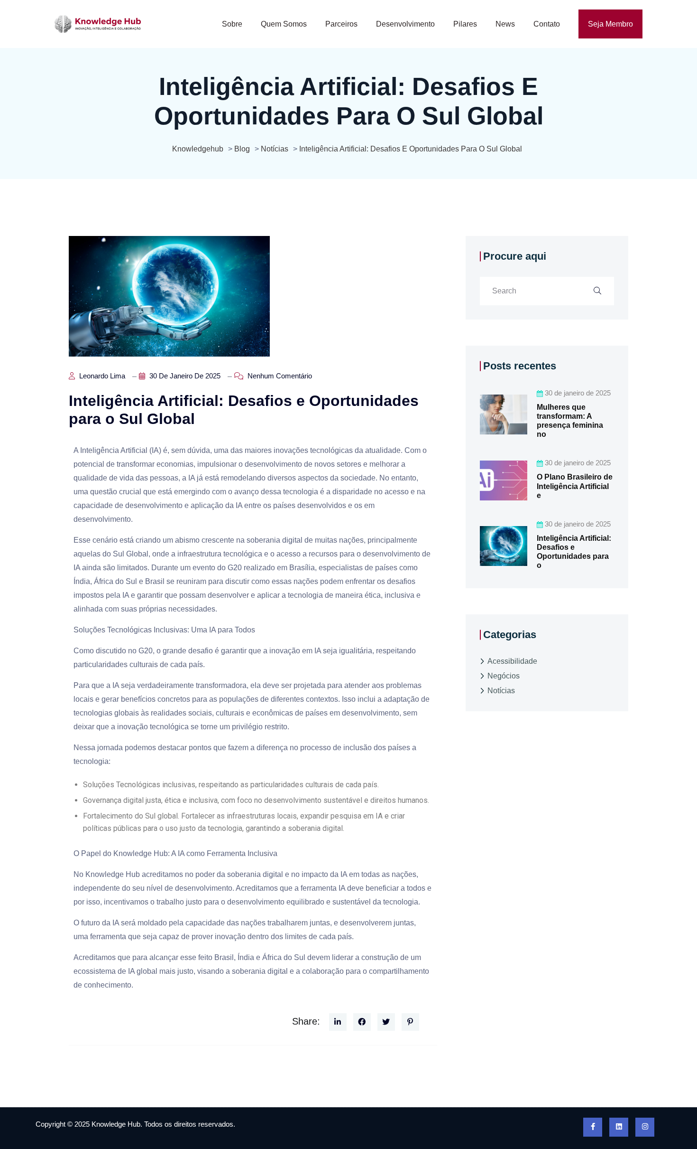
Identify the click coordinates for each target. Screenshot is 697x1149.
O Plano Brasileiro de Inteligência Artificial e (575, 486)
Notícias (501, 691)
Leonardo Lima (101, 376)
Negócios (503, 676)
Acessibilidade (512, 661)
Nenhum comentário (279, 376)
